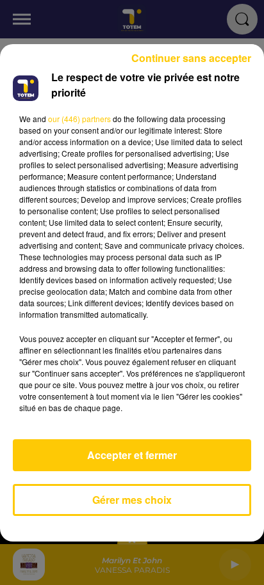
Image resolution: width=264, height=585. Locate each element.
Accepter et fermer (132, 455)
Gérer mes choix (132, 499)
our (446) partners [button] (79, 118)
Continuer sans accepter (191, 58)
